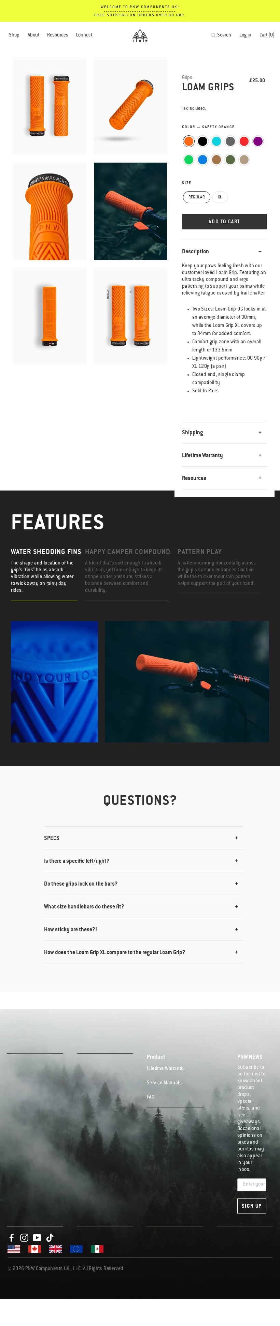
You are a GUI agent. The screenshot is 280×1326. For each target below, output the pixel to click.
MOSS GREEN (230, 159)
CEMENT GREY (230, 141)
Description (195, 252)
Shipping (192, 433)
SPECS (51, 838)
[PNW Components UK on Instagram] (24, 1238)
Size (187, 183)
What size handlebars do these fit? (84, 907)
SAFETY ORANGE (189, 141)
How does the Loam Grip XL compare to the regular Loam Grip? (114, 953)
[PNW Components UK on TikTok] (50, 1238)
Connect (84, 35)
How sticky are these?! (70, 930)
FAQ (150, 1097)
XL (220, 197)
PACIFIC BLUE (202, 159)
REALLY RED (244, 141)
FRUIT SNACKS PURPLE (258, 141)
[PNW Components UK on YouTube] (37, 1238)
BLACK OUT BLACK (202, 141)
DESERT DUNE (244, 159)
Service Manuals (164, 1083)
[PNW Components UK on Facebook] (12, 1238)
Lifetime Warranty (202, 456)
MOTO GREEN (189, 159)
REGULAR (196, 197)
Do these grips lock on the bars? (81, 884)
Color (208, 127)
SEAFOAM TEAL (216, 141)
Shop (14, 35)
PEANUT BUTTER (216, 159)
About (33, 35)
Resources (57, 35)
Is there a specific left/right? (77, 861)
